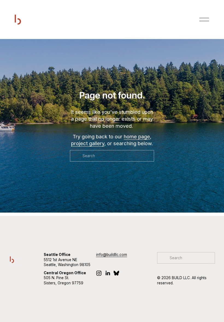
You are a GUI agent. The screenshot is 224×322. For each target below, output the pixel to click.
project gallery (87, 143)
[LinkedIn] (107, 273)
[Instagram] (99, 273)
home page (137, 136)
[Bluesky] (116, 273)
